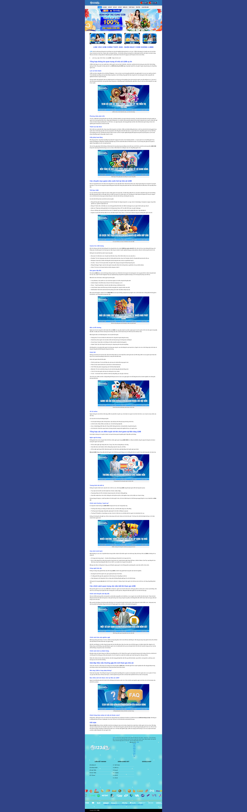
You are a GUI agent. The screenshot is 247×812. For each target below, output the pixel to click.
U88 (134, 756)
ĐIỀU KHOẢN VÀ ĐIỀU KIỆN (136, 804)
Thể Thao (131, 7)
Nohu (134, 754)
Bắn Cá (125, 7)
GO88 (134, 746)
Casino (105, 7)
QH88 (134, 750)
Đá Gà (115, 7)
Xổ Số (120, 7)
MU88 (134, 748)
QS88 (134, 753)
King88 (134, 743)
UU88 (138, 742)
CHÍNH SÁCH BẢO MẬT (110, 804)
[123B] (95, 3)
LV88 (134, 751)
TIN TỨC (138, 7)
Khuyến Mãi (145, 7)
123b (114, 737)
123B (99, 7)
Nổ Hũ (110, 7)
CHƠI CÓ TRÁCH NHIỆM (122, 804)
